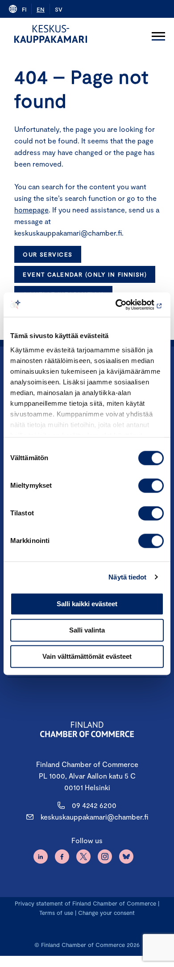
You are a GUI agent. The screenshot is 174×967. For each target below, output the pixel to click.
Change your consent (106, 912)
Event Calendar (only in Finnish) (85, 274)
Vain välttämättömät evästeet (87, 656)
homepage (31, 209)
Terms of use (56, 912)
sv (58, 9)
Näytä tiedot (127, 577)
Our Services (47, 254)
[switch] (151, 485)
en (41, 9)
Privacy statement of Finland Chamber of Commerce (85, 903)
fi (24, 9)
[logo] (50, 34)
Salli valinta (87, 630)
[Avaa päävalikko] (158, 34)
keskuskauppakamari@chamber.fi (94, 816)
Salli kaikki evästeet (87, 604)
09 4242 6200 (94, 805)
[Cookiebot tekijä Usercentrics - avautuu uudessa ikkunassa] (125, 304)
